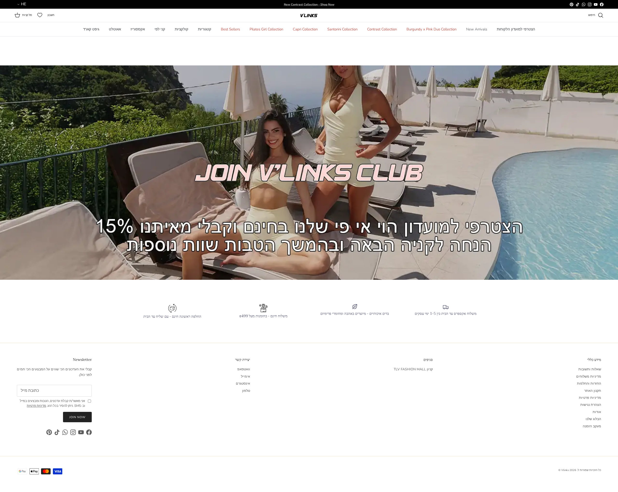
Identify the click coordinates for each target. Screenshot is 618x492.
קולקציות (181, 29)
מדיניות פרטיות (590, 397)
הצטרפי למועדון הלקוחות (516, 29)
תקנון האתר (592, 390)
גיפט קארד (91, 29)
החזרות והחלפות (589, 383)
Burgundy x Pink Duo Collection (431, 29)
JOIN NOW (77, 417)
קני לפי (159, 29)
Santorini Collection (342, 29)
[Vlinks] (309, 15)
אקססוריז (138, 29)
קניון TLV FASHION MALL (413, 369)
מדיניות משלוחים (588, 376)
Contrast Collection (382, 29)
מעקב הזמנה (592, 426)
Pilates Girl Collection (266, 29)
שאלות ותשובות (589, 369)
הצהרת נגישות (590, 404)
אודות (597, 412)
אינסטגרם (243, 383)
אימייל (245, 376)
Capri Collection (305, 29)
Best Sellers (230, 29)
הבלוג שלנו (593, 419)
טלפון (246, 390)
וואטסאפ (243, 369)
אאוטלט (115, 29)
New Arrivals (476, 29)
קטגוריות (204, 29)
